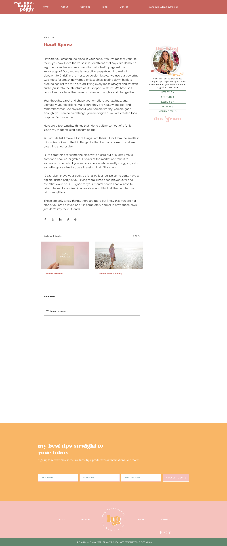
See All (136, 235)
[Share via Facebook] (45, 219)
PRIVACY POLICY (110, 542)
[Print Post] (75, 219)
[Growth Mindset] (65, 255)
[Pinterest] (170, 532)
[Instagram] (165, 532)
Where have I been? (110, 274)
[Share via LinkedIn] (60, 219)
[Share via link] (67, 219)
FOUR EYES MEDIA (143, 542)
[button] (163, 7)
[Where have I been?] (119, 255)
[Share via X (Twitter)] (52, 219)
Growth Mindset (54, 274)
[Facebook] (160, 532)
